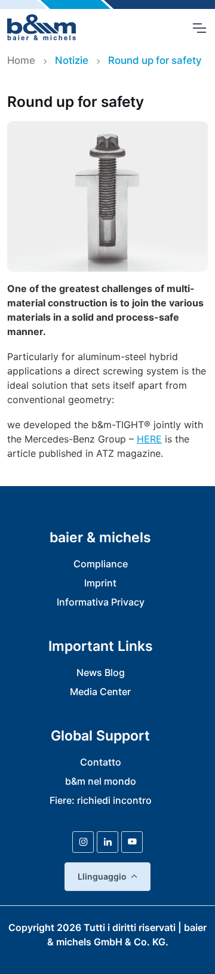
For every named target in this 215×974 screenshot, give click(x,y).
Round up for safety (155, 60)
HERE (149, 439)
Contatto (100, 762)
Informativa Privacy (101, 602)
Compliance (100, 564)
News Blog (100, 672)
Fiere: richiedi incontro (101, 800)
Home (21, 60)
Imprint (100, 583)
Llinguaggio (102, 876)
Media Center (100, 692)
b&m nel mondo (100, 781)
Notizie (71, 60)
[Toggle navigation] (199, 28)
